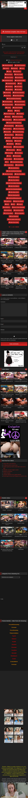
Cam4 (9, 71)
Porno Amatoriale (20, 213)
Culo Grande (18, 86)
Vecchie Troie (20, 164)
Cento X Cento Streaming (19, 207)
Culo (20, 83)
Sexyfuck (14, 644)
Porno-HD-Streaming (18, 131)
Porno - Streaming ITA (19, 119)
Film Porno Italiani (8, 213)
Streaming (10, 140)
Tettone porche (11, 149)
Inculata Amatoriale (20, 104)
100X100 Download (8, 65)
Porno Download (9, 125)
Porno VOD (8, 131)
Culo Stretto (18, 89)
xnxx (8, 204)
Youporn (20, 204)
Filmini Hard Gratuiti (8, 104)
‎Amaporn (7, 68)
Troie (9, 155)
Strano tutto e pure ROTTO (9, 463)
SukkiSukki (11, 143)
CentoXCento (19, 77)
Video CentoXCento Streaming (14, 170)
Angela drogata (6, 473)
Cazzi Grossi (9, 74)
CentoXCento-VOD (11, 83)
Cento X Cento (19, 74)
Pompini (8, 116)
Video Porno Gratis (8, 174)
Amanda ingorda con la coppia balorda (12, 474)
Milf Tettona (20, 113)
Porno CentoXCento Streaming (14, 122)
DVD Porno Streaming (19, 92)
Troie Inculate (17, 155)
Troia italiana (19, 152)
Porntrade (14, 647)
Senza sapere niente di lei (14, 219)
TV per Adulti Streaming (17, 161)
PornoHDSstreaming (14, 624)
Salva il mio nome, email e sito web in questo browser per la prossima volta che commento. (14, 339)
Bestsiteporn (14, 655)
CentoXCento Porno (8, 80)
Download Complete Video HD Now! (14, 31)
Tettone (18, 143)
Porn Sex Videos (7, 119)
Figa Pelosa (8, 95)
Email (2, 324)
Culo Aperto (9, 86)
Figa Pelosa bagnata (19, 95)
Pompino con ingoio (18, 116)
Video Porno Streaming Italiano (14, 189)
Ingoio (11, 110)
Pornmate (14, 627)
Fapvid (14, 636)
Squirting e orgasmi (18, 137)
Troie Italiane (8, 158)
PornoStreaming (14, 630)
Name (2, 318)
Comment (3, 301)
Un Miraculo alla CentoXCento (10, 465)
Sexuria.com (19, 134)
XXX (13, 204)
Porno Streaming (14, 216)
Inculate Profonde (18, 107)
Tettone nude (8, 146)
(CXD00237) (7, 207)
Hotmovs (14, 638)
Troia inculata (9, 152)
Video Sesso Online (14, 192)
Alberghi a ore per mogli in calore (11, 469)
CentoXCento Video (20, 80)
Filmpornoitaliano (14, 633)
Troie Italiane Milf (19, 158)
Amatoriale (15, 68)
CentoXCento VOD (19, 210)
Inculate (8, 107)
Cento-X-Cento (9, 77)
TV (7, 161)
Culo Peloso (9, 89)
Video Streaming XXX (14, 195)
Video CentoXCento (14, 167)
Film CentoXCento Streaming (14, 98)
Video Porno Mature (14, 186)
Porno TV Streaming (19, 128)
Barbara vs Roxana (7, 471)
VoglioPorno (8, 201)
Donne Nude (7, 92)
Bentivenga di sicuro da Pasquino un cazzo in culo (15, 476)
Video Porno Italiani (20, 174)
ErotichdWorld (14, 661)
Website (2, 329)
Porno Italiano (8, 128)
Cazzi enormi (17, 71)
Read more (13, 57)
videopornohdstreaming (16, 60)
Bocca (22, 68)
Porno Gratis (19, 125)
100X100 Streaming (20, 65)
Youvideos (14, 650)
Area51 (14, 658)
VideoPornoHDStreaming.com (14, 198)
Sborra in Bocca (9, 134)
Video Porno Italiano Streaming (14, 183)
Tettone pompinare (19, 146)
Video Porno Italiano (14, 176)
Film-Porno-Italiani (8, 101)
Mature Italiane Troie (10, 113)
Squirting (8, 137)
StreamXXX (18, 140)
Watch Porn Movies (19, 201)
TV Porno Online (9, 164)
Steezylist (14, 653)
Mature (17, 110)
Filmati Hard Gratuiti (20, 101)
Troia (19, 149)
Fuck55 (14, 641)
